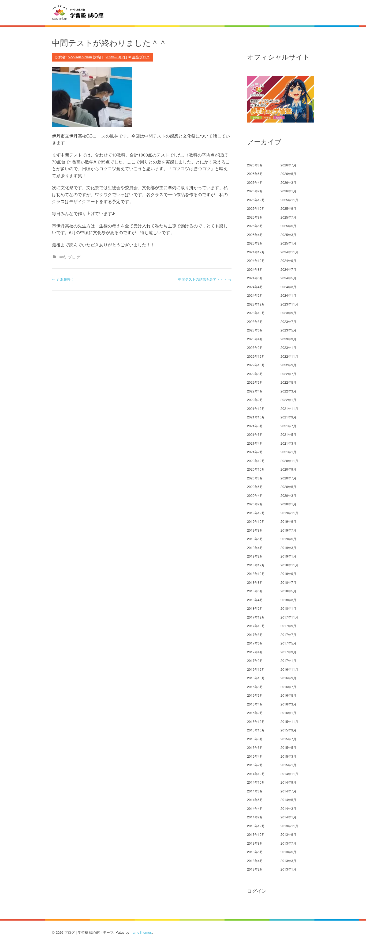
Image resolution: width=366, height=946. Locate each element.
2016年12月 (256, 669)
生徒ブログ (141, 56)
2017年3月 (288, 652)
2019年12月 (256, 512)
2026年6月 (255, 173)
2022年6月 (255, 382)
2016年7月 (288, 686)
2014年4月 (255, 808)
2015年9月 (288, 730)
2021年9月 (288, 417)
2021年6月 (255, 434)
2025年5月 (288, 225)
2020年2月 (255, 504)
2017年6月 (255, 643)
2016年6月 (255, 695)
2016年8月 (255, 686)
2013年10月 (256, 834)
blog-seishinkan (80, 56)
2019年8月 (255, 530)
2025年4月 (255, 234)
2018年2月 (255, 608)
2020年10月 (256, 469)
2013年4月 (255, 860)
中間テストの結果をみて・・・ (204, 279)
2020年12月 (256, 460)
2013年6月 (255, 851)
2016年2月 (255, 712)
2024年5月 (288, 278)
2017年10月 (256, 625)
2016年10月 (256, 678)
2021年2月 (255, 451)
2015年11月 (289, 721)
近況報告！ (63, 279)
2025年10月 (256, 208)
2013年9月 (288, 834)
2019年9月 (288, 521)
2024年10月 (256, 260)
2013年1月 (288, 869)
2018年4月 (255, 599)
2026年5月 (288, 173)
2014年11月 (289, 773)
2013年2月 (255, 869)
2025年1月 (288, 243)
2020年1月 (288, 504)
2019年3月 (288, 547)
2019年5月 (288, 538)
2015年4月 (255, 756)
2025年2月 (255, 243)
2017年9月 (288, 625)
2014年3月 (288, 808)
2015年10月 (256, 730)
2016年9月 (288, 678)
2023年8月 (255, 321)
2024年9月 (288, 260)
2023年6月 (255, 330)
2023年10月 (256, 312)
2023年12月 (256, 304)
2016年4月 (255, 704)
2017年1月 (288, 660)
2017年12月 (256, 617)
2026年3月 (288, 182)
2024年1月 (288, 295)
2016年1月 (288, 712)
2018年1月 (288, 608)
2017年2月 (255, 660)
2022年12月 (256, 356)
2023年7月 (288, 321)
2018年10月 (256, 573)
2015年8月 (255, 739)
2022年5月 (288, 382)
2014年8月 (255, 791)
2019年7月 (288, 530)
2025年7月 (288, 217)
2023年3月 (288, 339)
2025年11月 (289, 199)
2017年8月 (255, 634)
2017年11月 (289, 617)
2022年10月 (256, 365)
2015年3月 (288, 756)
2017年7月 (288, 634)
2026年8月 (255, 165)
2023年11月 (289, 304)
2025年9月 (288, 208)
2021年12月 (256, 408)
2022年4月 (255, 391)
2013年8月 (255, 843)
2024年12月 (256, 252)
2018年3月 (288, 599)
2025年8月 (255, 217)
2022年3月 (288, 391)
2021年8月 (255, 426)
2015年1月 (288, 764)
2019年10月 (256, 521)
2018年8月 (255, 582)
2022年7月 (288, 373)
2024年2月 (255, 295)
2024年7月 (288, 269)
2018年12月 (256, 565)
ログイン (256, 891)
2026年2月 (255, 191)
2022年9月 (288, 365)
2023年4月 (255, 339)
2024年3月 (288, 286)
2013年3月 (288, 860)
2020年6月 (255, 486)
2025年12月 (256, 199)
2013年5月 (288, 851)
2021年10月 (256, 417)
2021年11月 (289, 408)
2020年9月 (288, 469)
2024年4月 (255, 286)
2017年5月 (288, 643)
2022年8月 (255, 373)
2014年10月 (256, 782)
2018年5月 (288, 591)
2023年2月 (255, 347)
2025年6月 (255, 225)
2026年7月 (288, 165)
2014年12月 (256, 773)
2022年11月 (289, 356)
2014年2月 (255, 817)
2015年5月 (288, 747)
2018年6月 (255, 591)
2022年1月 (288, 399)
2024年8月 (255, 269)
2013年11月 (289, 825)
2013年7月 (288, 843)
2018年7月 (288, 582)
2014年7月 (288, 791)
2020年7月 (288, 478)
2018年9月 (288, 573)
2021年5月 (288, 434)
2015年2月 (255, 764)
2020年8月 (255, 478)
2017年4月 (255, 652)
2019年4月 (255, 547)
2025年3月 (288, 234)
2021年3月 (288, 443)
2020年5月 (288, 486)
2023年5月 (288, 330)
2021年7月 (288, 426)
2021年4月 (255, 443)
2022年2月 (255, 399)
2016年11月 (289, 669)
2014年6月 (255, 799)
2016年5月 (288, 695)
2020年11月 (289, 460)
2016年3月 (288, 704)
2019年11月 (289, 512)
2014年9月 (288, 782)
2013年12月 (256, 825)
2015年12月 (256, 721)
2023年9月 (288, 312)
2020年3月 (288, 495)
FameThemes (141, 932)
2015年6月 (255, 747)
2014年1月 (288, 817)
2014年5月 (288, 799)
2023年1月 (288, 347)
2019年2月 (255, 556)
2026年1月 (288, 191)
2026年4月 (255, 182)
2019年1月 (288, 556)
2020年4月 (255, 495)
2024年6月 (255, 278)
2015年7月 (288, 739)
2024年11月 (289, 252)
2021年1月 (288, 451)
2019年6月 (255, 538)
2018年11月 (289, 565)
